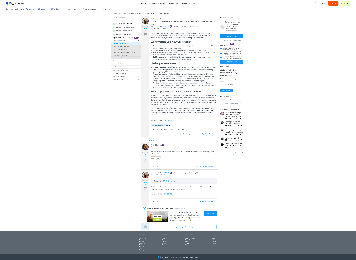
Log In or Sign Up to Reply (204, 134)
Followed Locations (163, 13)
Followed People (149, 13)
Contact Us (165, 245)
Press (163, 240)
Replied (158, 147)
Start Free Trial (232, 62)
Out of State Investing (120, 49)
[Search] (315, 3)
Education (141, 241)
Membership (142, 238)
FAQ (186, 245)
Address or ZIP (225, 100)
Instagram (214, 243)
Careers (164, 243)
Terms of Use (188, 240)
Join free (333, 3)
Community (173, 3)
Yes (230, 154)
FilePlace (141, 246)
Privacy (187, 243)
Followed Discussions (119, 13)
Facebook (214, 238)
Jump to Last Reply (184, 134)
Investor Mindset (118, 58)
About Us (164, 238)
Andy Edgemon (156, 145)
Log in (323, 3)
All (113, 21)
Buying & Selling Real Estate (121, 46)
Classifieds (142, 243)
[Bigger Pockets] (16, 3)
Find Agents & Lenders (157, 3)
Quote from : (164, 181)
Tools (142, 3)
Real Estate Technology (120, 55)
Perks (140, 248)
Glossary (141, 250)
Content (185, 3)
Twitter (213, 240)
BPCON (345, 3)
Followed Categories (135, 13)
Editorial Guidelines (190, 238)
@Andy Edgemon (168, 181)
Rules (186, 241)
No (234, 154)
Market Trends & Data (120, 43)
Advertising (165, 241)
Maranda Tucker (157, 26)
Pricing (195, 3)
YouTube (214, 241)
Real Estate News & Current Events (124, 52)
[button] (172, 129)
